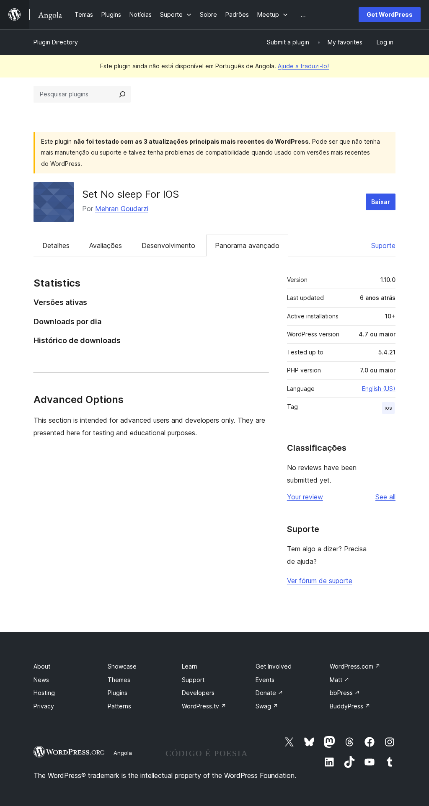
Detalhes (56, 245)
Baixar (380, 201)
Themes (119, 679)
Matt (339, 679)
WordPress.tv (204, 706)
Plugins (117, 692)
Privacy (44, 706)
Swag (267, 706)
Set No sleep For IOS (130, 194)
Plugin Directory (56, 42)
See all (385, 497)
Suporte (383, 245)
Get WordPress (390, 14)
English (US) (378, 388)
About (42, 666)
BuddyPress (350, 706)
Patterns (119, 706)
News (41, 679)
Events (265, 679)
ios (388, 408)
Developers (198, 692)
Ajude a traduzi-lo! (303, 66)
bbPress (345, 692)
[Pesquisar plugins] (122, 94)
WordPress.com (355, 666)
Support (193, 679)
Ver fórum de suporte (319, 580)
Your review (305, 497)
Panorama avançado (247, 245)
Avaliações (105, 245)
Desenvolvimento (168, 245)
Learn (189, 666)
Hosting (44, 692)
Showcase (122, 666)
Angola (123, 752)
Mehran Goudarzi (121, 208)
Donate (269, 692)
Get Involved (274, 666)
